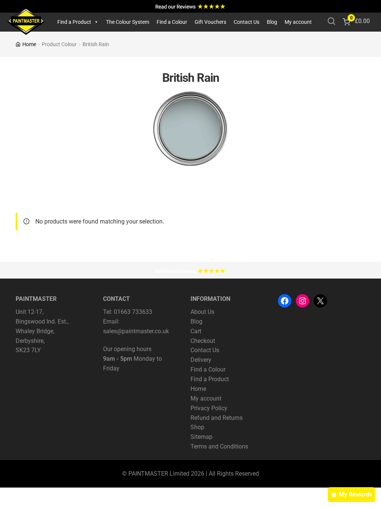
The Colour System (127, 22)
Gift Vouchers (210, 22)
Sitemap (201, 436)
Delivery (200, 359)
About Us (202, 311)
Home (29, 44)
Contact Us (246, 22)
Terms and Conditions (219, 446)
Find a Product (74, 22)
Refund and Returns (216, 417)
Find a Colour (172, 22)
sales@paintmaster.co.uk (136, 331)
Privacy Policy (208, 408)
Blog (272, 22)
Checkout (202, 340)
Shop (197, 427)
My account (298, 22)
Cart (195, 331)
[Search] (331, 22)
